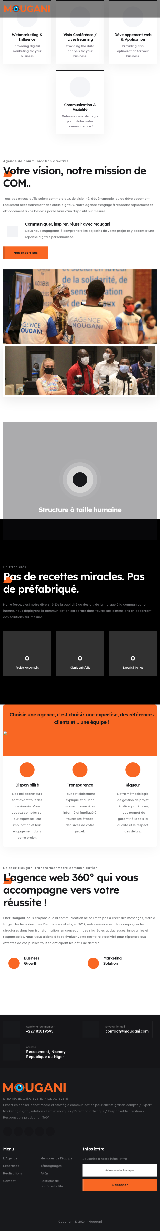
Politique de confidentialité (51, 1183)
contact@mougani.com (127, 1031)
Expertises (11, 1166)
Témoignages (51, 1166)
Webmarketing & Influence (27, 37)
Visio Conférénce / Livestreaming (80, 37)
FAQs (44, 1173)
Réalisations (12, 1173)
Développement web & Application (132, 37)
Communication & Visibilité (80, 107)
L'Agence (10, 1158)
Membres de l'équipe (56, 1158)
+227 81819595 (39, 1031)
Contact (9, 1181)
